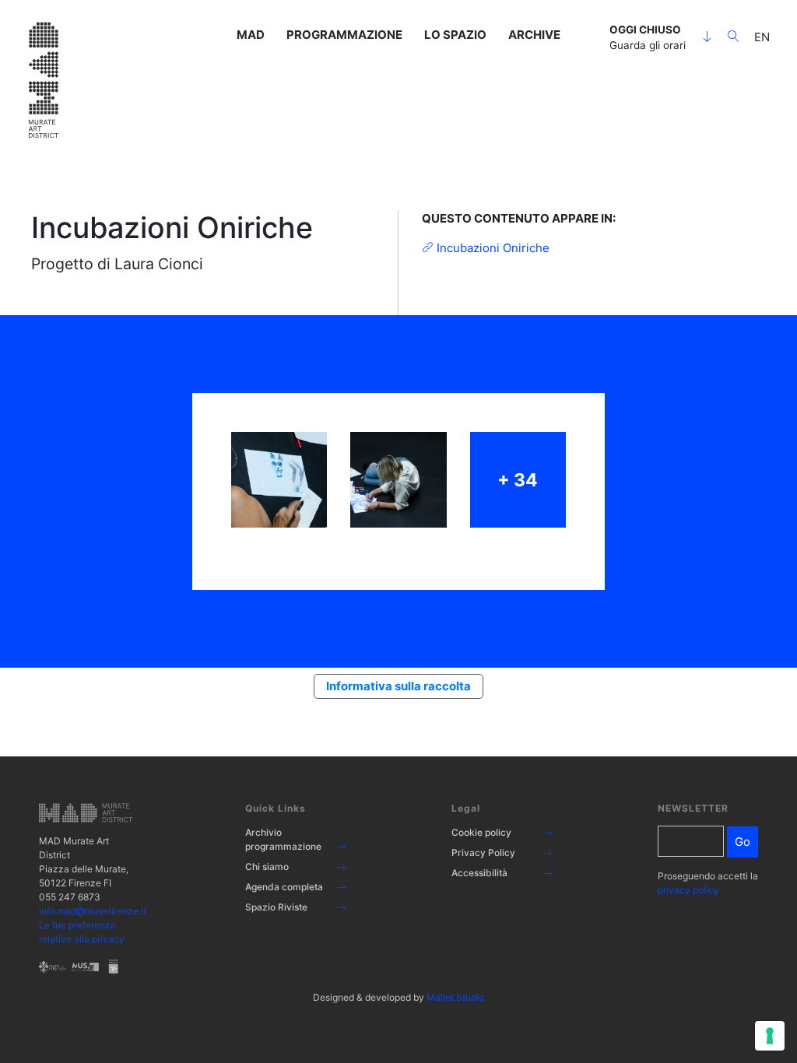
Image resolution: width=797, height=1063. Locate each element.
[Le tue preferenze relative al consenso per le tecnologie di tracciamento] (770, 1036)
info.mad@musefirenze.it (92, 911)
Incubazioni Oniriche (491, 247)
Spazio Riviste (276, 907)
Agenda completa (284, 887)
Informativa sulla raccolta (398, 686)
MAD (251, 34)
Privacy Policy (483, 852)
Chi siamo (267, 866)
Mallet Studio (455, 997)
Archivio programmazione (283, 839)
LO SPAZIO (455, 34)
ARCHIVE (534, 34)
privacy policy (688, 890)
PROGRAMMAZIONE (344, 34)
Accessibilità (479, 873)
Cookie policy (481, 832)
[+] (279, 480)
